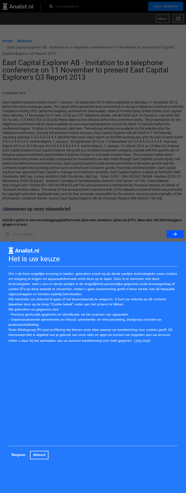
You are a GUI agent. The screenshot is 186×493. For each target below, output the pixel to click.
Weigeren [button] (18, 455)
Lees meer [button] (142, 340)
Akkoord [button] (39, 455)
